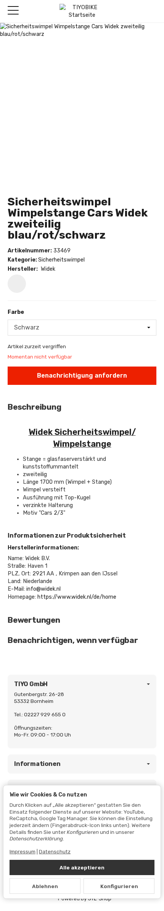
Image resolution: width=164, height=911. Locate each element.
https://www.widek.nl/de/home (76, 597)
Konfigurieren (119, 886)
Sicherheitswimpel (61, 260)
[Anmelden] (136, 11)
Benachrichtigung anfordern (82, 375)
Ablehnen (45, 886)
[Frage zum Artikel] (17, 284)
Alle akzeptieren (82, 867)
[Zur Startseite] (81, 11)
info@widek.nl (43, 589)
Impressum (22, 851)
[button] (82, 407)
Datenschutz (55, 851)
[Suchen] (29, 11)
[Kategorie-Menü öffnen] (13, 10)
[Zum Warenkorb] (150, 11)
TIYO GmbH (31, 684)
